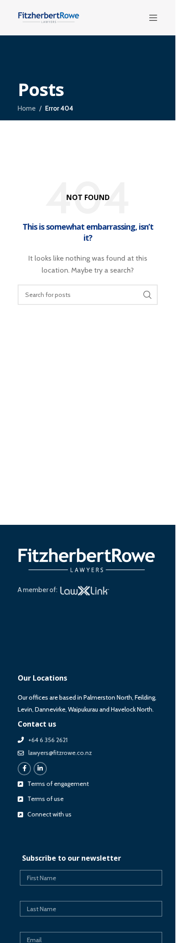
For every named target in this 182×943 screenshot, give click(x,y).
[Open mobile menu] (153, 18)
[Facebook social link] (24, 768)
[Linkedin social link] (40, 768)
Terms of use (45, 799)
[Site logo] (49, 17)
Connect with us (49, 814)
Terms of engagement (58, 784)
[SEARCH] (147, 295)
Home (27, 108)
